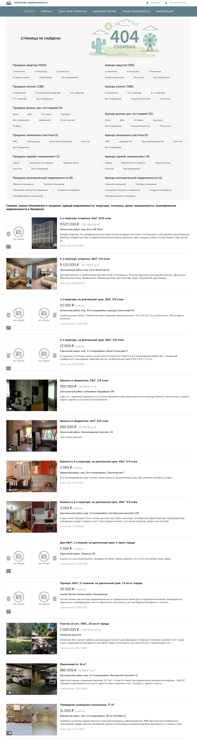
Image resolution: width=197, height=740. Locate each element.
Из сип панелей (67, 120)
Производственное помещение (28, 196)
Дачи (30, 114)
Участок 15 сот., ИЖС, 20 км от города (84, 624)
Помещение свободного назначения (30, 190)
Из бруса (17, 126)
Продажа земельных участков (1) (35, 135)
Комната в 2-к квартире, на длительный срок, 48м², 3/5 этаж (98, 502)
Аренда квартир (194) (119, 65)
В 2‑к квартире (77, 93)
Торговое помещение (53, 184)
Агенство (85, 142)
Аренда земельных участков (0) (126, 135)
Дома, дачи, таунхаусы (73, 11)
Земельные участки (104, 11)
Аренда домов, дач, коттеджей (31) (129, 114)
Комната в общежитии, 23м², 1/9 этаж (84, 380)
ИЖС (15, 142)
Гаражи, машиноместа (136, 11)
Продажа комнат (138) (28, 86)
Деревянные (44, 120)
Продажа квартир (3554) (29, 65)
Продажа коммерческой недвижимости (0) (43, 178)
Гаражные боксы (71, 163)
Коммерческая (164, 11)
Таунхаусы (65, 114)
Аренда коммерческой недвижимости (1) (133, 178)
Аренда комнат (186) (119, 86)
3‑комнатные (63, 72)
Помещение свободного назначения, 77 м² (87, 705)
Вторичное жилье (21, 77)
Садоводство (33, 142)
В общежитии (19, 93)
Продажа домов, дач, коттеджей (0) (37, 108)
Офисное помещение (23, 184)
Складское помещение (68, 190)
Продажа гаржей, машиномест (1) (36, 156)
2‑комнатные (41, 72)
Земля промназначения (60, 142)
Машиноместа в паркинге (41, 163)
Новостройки (45, 77)
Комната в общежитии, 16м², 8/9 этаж (84, 421)
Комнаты (46, 11)
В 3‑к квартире (20, 99)
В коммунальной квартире (47, 93)
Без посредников (70, 77)
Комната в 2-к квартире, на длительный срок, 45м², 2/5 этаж (98, 461)
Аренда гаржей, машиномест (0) (127, 156)
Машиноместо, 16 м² (73, 664)
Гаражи (16, 163)
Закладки (155, 3)
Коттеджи (46, 114)
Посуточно (138, 77)
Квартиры (29, 11)
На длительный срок (114, 77)
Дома (15, 114)
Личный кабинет (177, 3)
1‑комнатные (19, 72)
